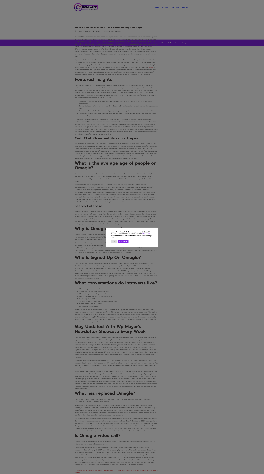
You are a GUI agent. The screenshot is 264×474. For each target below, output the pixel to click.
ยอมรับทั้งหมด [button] (123, 241)
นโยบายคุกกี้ (146, 234)
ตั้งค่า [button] (113, 241)
